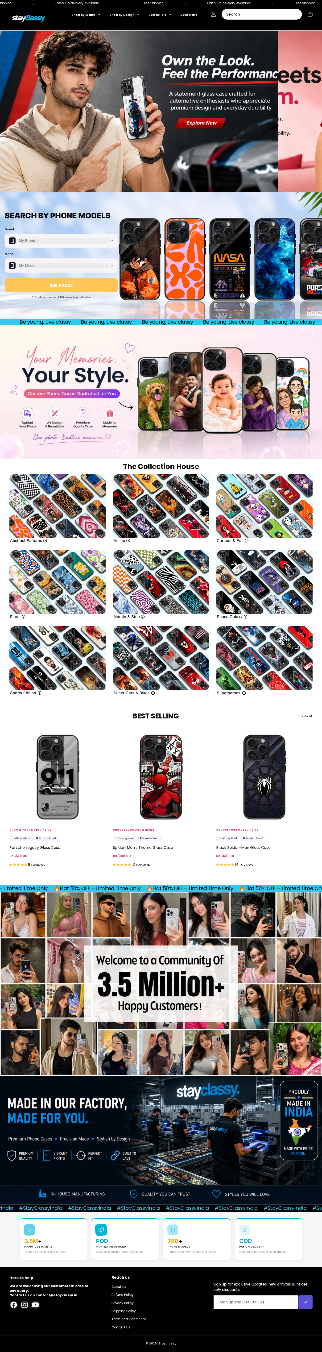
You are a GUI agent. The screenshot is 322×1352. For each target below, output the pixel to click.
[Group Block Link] (57, 508)
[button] (310, 14)
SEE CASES (61, 285)
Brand (9, 229)
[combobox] (262, 14)
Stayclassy (167, 1343)
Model (10, 254)
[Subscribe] (305, 1302)
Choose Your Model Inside (30, 830)
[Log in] (213, 14)
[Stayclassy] (29, 18)
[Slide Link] (161, 111)
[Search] (296, 14)
